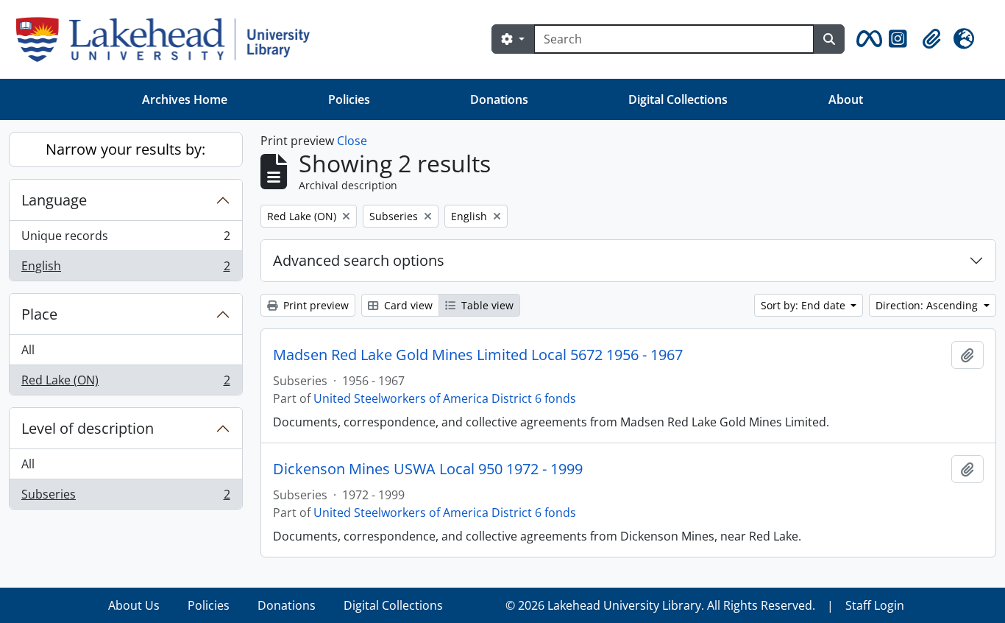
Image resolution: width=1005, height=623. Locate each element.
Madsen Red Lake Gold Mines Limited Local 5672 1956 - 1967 (478, 355)
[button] (866, 39)
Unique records (125, 239)
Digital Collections (678, 99)
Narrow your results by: (125, 149)
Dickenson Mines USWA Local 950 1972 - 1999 (428, 469)
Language (54, 200)
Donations (499, 99)
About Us (134, 605)
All (28, 350)
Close (352, 141)
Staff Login (874, 605)
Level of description (87, 428)
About (845, 99)
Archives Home (184, 99)
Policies (349, 99)
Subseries (125, 497)
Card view (407, 305)
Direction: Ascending (928, 305)
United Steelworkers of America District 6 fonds (444, 398)
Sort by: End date (804, 305)
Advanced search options (358, 260)
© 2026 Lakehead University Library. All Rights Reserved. (660, 605)
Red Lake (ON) (125, 383)
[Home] (169, 39)
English (125, 269)
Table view (486, 305)
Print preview (314, 305)
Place (39, 314)
